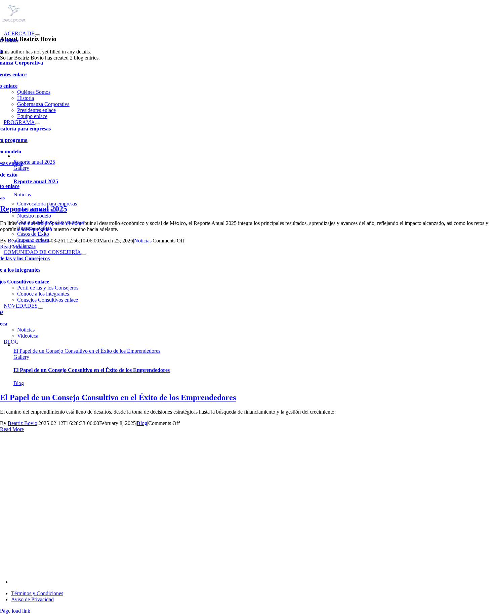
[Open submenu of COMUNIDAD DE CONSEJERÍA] (83, 254)
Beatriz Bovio (22, 423)
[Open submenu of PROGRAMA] (37, 124)
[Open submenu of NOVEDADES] (40, 308)
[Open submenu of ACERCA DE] (37, 35)
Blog (18, 383)
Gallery (21, 357)
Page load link (15, 611)
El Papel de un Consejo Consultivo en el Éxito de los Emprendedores (86, 351)
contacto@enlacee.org (34, 582)
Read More (12, 429)
